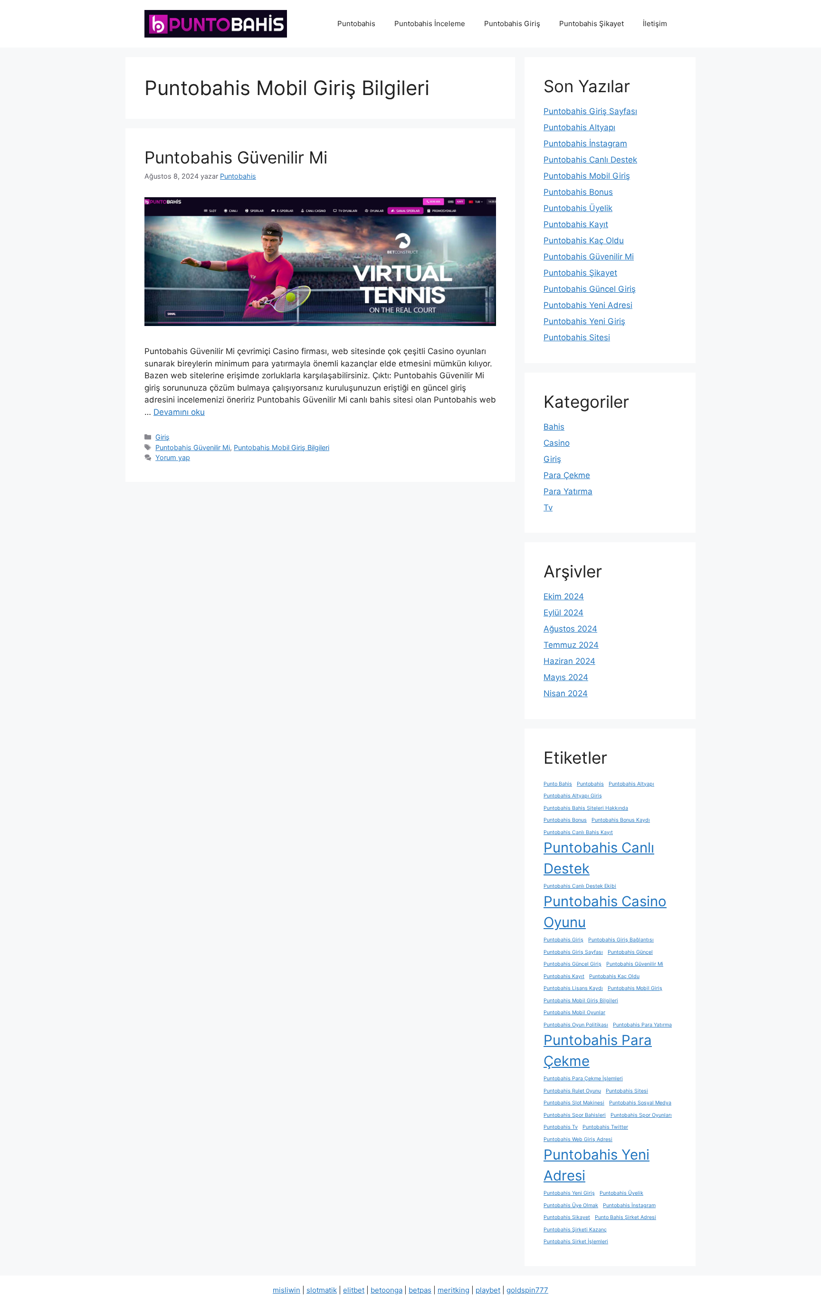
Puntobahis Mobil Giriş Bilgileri (281, 447)
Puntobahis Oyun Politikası (576, 1025)
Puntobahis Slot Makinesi (574, 1103)
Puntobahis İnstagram (585, 143)
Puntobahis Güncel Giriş (590, 289)
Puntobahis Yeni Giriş (584, 321)
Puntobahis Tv (561, 1127)
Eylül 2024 (563, 612)
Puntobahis (356, 23)
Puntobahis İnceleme (429, 23)
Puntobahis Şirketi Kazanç (575, 1230)
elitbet (353, 1290)
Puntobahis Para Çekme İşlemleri (583, 1078)
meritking (453, 1290)
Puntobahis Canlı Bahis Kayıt (578, 832)
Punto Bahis (558, 784)
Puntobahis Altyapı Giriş (573, 796)
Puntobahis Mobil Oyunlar (574, 1012)
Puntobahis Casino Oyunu (605, 912)
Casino (557, 443)
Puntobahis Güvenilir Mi (235, 157)
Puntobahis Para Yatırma (642, 1025)
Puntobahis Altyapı (579, 127)
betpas (420, 1290)
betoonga (386, 1290)
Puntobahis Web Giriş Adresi (578, 1139)
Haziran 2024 (569, 661)
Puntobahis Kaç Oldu (584, 240)
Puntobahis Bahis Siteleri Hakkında (586, 808)
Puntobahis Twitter (605, 1127)
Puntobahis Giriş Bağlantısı (621, 940)
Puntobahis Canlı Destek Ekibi (580, 886)
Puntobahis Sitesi (577, 337)
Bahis (554, 427)
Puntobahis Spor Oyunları (641, 1115)
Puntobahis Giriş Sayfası (590, 111)
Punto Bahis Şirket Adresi (625, 1217)
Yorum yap (172, 457)
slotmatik (321, 1290)
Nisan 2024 (566, 693)
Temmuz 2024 (571, 645)
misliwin (286, 1290)
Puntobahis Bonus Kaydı (621, 820)
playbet (488, 1290)
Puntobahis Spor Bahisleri (575, 1115)
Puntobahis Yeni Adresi (588, 305)
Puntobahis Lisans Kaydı (573, 988)
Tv (548, 507)
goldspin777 (527, 1290)
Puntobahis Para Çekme (598, 1050)
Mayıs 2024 (566, 677)
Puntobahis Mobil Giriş (587, 176)
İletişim (655, 23)
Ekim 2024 (564, 596)
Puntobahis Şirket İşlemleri (576, 1241)
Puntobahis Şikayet (591, 23)
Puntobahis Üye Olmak (571, 1205)
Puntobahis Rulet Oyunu (572, 1091)
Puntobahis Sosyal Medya (640, 1103)
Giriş (162, 437)
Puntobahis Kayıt (576, 224)
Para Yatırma (568, 491)
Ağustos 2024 (570, 628)
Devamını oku (179, 412)
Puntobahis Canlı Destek (590, 159)
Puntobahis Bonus (578, 192)
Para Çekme (567, 475)
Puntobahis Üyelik (578, 208)
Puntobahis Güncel (630, 952)
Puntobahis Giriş (512, 23)
